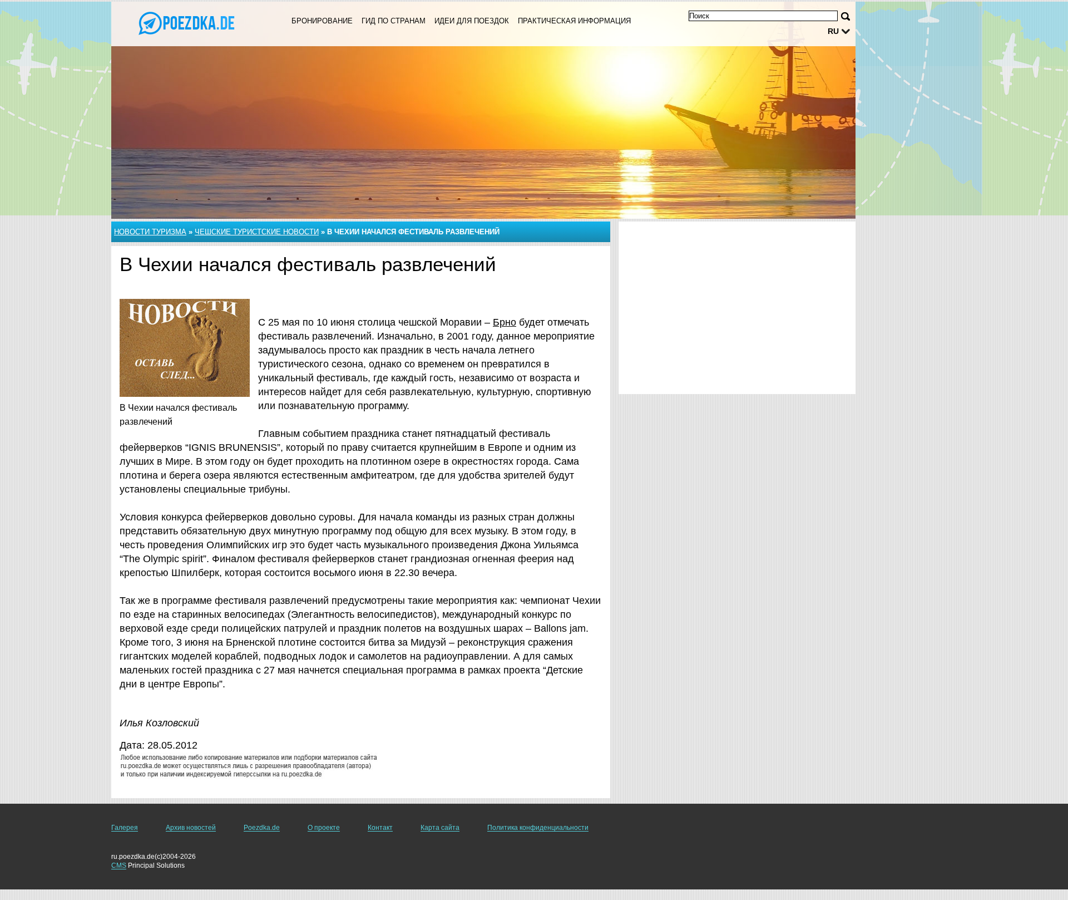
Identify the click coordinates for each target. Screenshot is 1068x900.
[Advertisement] (737, 308)
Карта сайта (440, 828)
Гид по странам (394, 21)
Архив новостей (191, 828)
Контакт (380, 828)
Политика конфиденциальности (538, 828)
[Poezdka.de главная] (188, 23)
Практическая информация (574, 21)
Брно (504, 322)
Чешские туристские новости (257, 232)
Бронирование (322, 21)
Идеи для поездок (471, 21)
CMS (118, 865)
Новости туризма (150, 232)
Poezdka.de (262, 828)
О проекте (324, 828)
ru (833, 31)
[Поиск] (845, 16)
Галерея (124, 828)
